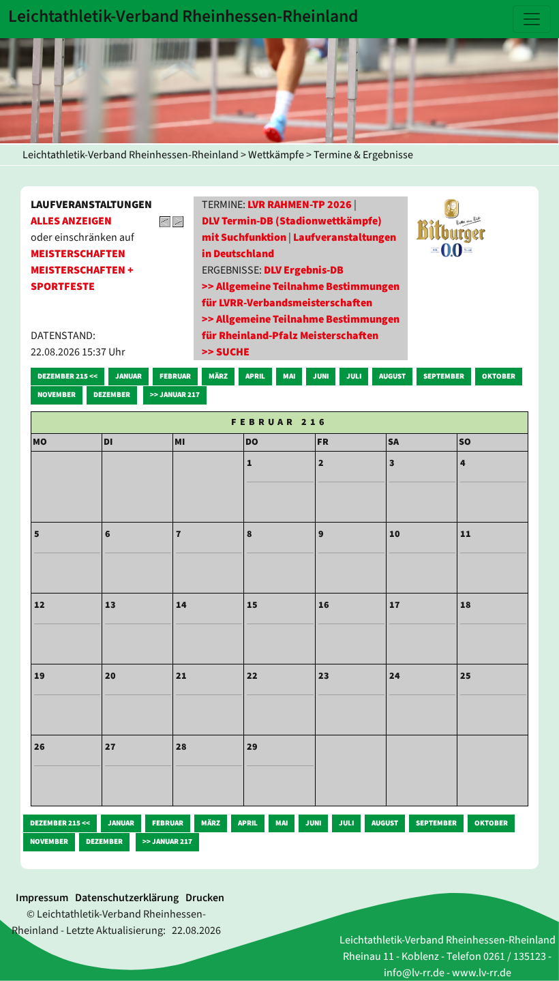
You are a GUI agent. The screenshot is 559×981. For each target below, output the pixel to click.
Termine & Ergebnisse (363, 154)
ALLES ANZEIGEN (71, 221)
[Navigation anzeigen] (532, 19)
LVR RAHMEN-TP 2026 (299, 204)
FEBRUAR (175, 376)
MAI (289, 376)
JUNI (321, 376)
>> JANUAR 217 (175, 395)
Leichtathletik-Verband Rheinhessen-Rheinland (130, 154)
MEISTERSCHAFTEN (78, 253)
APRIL (255, 376)
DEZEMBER (111, 395)
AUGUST (392, 376)
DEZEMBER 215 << (67, 376)
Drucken (204, 897)
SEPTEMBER (443, 376)
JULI (353, 376)
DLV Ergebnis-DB (304, 270)
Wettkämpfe (276, 154)
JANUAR (128, 376)
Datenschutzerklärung (127, 897)
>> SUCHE (226, 352)
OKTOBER (498, 376)
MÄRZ (218, 376)
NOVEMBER (56, 395)
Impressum (42, 897)
